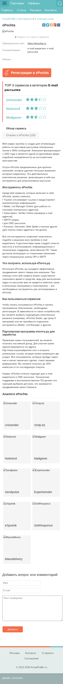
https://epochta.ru (37, 43)
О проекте (48, 653)
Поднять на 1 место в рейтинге (33, 37)
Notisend (12, 108)
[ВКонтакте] (43, 24)
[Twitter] (47, 24)
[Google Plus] (54, 24)
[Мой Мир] (58, 24)
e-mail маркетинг (37, 48)
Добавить (13, 629)
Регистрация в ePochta (30, 73)
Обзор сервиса (16, 128)
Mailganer (13, 117)
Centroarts (17, 678)
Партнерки (17, 3)
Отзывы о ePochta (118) (20, 135)
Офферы (34, 3)
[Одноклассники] (51, 24)
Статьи (21, 10)
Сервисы (7, 10)
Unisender (13, 100)
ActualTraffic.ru (10, 18)
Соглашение (31, 658)
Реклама (35, 10)
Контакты (51, 10)
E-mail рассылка (44, 18)
